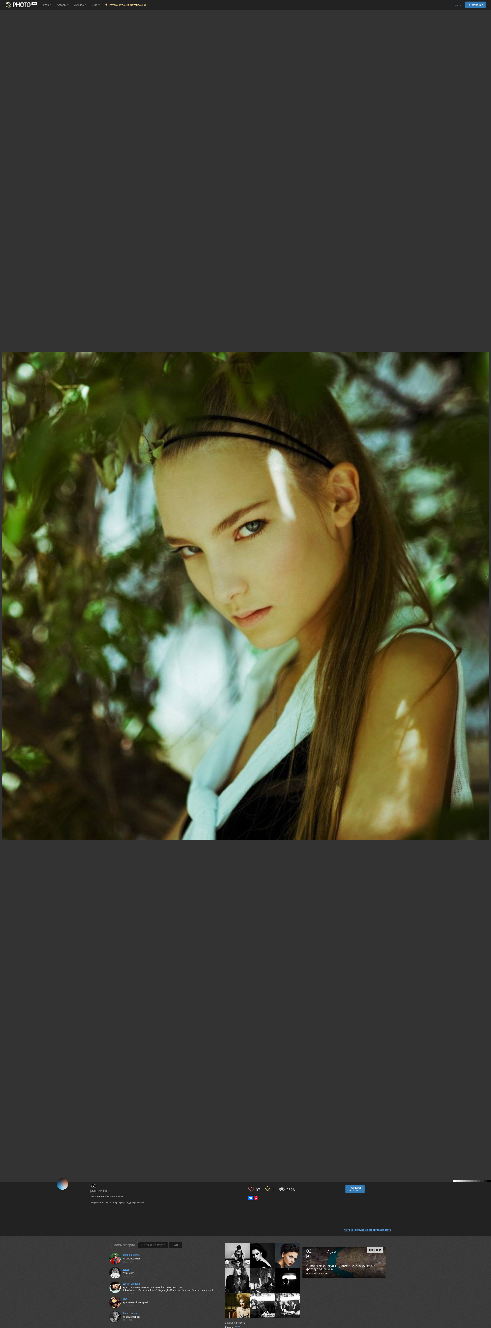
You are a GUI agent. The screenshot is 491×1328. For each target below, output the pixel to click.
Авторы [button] (62, 4)
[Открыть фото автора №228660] (237, 1305)
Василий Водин (131, 1255)
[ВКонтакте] (250, 1198)
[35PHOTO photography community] (21, 5)
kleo (125, 1298)
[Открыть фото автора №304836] (287, 1255)
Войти (457, 5)
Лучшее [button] (79, 4)
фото (240, 1322)
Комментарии (124, 1245)
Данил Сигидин (131, 1283)
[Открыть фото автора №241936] (287, 1280)
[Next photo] (487, 577)
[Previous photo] (3, 577)
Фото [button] (46, 4)
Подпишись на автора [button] (355, 1189)
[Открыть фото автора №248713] (262, 1280)
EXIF (175, 1245)
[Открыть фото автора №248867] (237, 1280)
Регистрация (475, 4)
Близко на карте (153, 1245)
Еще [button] (95, 4)
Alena (126, 1269)
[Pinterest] (256, 1198)
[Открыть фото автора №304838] (262, 1255)
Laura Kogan (130, 1313)
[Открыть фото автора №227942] (287, 1305)
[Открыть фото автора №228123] (262, 1305)
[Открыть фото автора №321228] (237, 1255)
